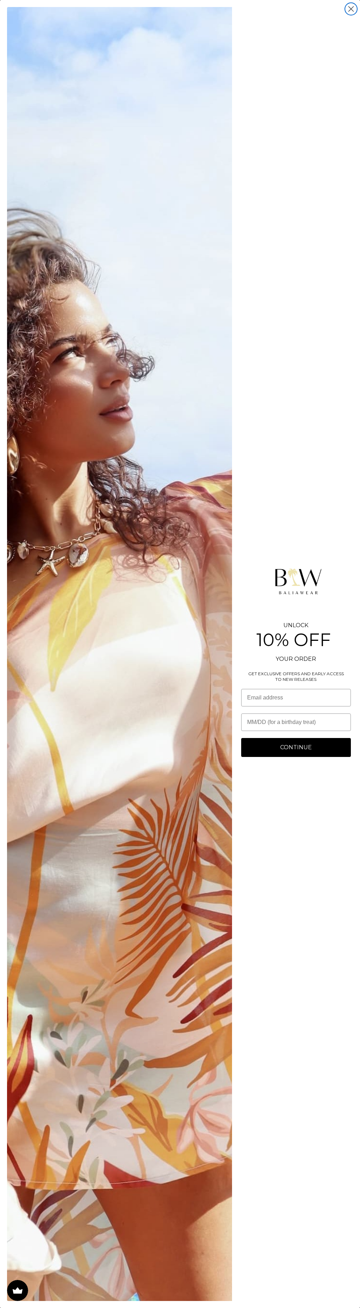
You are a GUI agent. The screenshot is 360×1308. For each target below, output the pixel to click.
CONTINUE (296, 747)
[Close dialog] (351, 9)
